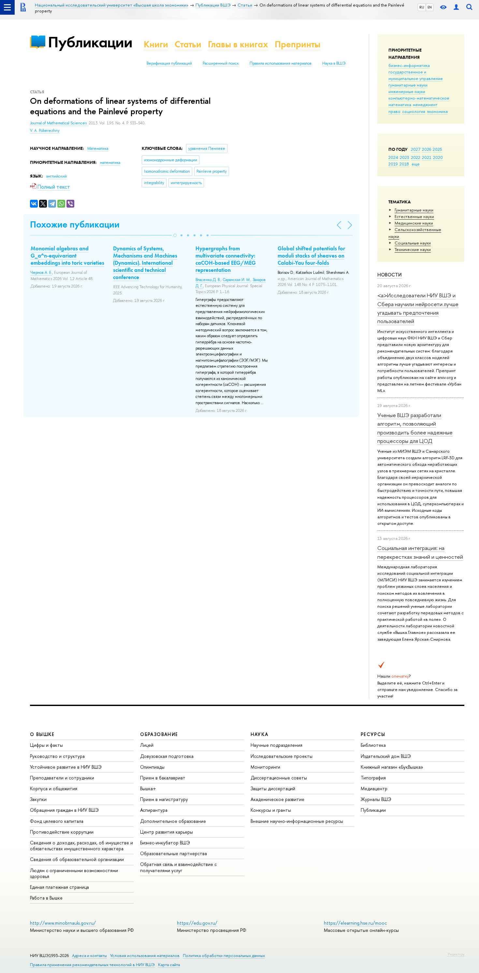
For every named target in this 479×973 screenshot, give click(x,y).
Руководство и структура (57, 756)
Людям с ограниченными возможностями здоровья (74, 873)
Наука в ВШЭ (333, 63)
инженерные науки (406, 91)
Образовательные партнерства (173, 853)
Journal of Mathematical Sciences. (59, 123)
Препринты (297, 44)
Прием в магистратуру (164, 799)
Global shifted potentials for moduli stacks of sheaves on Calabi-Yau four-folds (311, 255)
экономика (437, 111)
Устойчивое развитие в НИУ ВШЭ (66, 767)
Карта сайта (169, 964)
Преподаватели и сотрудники (62, 778)
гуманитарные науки (408, 85)
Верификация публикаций (169, 63)
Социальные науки (413, 243)
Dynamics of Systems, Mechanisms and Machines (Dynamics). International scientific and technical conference (145, 263)
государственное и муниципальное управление (415, 75)
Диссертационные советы (279, 778)
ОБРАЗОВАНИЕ (159, 734)
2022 (415, 157)
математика (399, 104)
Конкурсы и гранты (271, 810)
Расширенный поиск (221, 63)
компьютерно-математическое (418, 98)
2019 (393, 164)
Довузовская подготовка (167, 756)
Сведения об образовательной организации (77, 859)
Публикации (90, 42)
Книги (156, 44)
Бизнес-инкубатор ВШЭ (165, 843)
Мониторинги (265, 767)
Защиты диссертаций (273, 788)
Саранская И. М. (237, 279)
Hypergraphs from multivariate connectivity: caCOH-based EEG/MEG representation (226, 259)
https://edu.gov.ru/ (197, 923)
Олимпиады (152, 767)
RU (421, 7)
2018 (404, 164)
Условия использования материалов (145, 955)
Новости (389, 274)
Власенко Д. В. (208, 279)
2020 (438, 157)
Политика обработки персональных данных (224, 955)
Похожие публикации (75, 224)
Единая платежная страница (59, 887)
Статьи (188, 44)
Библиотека (373, 745)
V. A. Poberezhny (45, 130)
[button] (175, 235)
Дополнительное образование (173, 821)
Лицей (146, 745)
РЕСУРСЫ (373, 734)
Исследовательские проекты (281, 756)
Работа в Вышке (46, 898)
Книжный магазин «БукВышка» (392, 767)
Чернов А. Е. (41, 272)
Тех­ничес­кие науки (413, 249)
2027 (415, 149)
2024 (393, 157)
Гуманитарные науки (414, 210)
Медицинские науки (414, 223)
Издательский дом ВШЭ (386, 756)
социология (413, 111)
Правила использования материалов (281, 63)
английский (56, 176)
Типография (373, 778)
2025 (437, 149)
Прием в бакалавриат (162, 778)
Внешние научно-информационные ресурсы (297, 821)
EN (430, 7)
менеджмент (425, 104)
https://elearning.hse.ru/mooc (355, 923)
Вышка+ (148, 788)
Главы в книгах (238, 44)
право (394, 111)
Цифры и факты (46, 745)
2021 (426, 157)
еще (416, 164)
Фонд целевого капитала (56, 821)
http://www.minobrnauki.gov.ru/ (63, 923)
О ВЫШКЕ (42, 734)
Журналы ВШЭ (376, 799)
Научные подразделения (276, 745)
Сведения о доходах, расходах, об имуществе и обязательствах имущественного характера (81, 846)
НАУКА (260, 734)
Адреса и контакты (89, 955)
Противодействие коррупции (62, 832)
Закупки (38, 799)
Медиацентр (374, 788)
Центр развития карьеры (166, 832)
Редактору (456, 954)
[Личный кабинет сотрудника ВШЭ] (456, 7)
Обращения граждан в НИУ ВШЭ (64, 810)
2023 (404, 157)
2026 (426, 149)
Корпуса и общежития (53, 788)
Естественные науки (414, 216)
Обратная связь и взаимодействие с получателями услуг (178, 867)
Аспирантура (153, 810)
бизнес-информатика (409, 65)
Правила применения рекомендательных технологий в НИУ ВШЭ (92, 964)
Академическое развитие (277, 799)
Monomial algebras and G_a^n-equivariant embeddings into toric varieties (67, 255)
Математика (97, 148)
